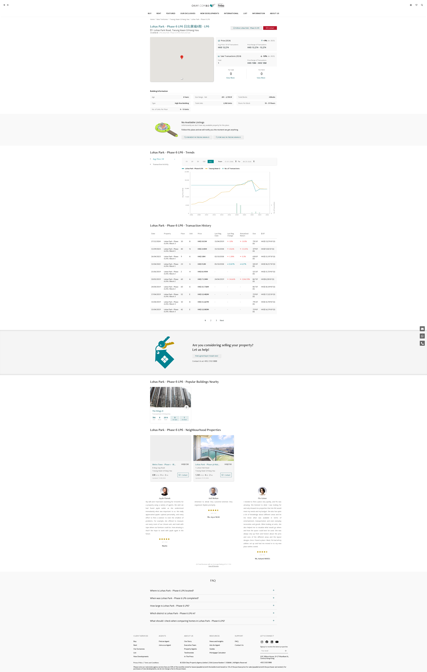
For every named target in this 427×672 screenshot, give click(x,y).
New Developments (141, 656)
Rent (135, 645)
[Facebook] (267, 642)
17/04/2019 (156, 294)
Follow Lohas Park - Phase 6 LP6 (247, 28)
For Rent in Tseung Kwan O (197, 137)
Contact (271, 28)
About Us (188, 636)
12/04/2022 (156, 264)
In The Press (188, 656)
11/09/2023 (156, 249)
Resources (214, 636)
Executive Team (190, 645)
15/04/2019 (156, 302)
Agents (162, 636)
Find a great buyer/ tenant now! (206, 356)
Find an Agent (164, 641)
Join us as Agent (165, 645)
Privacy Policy (138, 663)
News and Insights (216, 641)
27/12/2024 (156, 241)
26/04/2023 (156, 256)
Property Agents (190, 649)
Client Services (140, 636)
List (134, 653)
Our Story (188, 641)
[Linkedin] (272, 642)
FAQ (236, 641)
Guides (212, 649)
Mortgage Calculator (217, 653)
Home (152, 19)
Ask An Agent (214, 645)
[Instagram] (262, 642)
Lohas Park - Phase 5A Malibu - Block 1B (207, 464)
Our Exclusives (139, 649)
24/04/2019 (156, 287)
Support (239, 636)
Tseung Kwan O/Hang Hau (179, 19)
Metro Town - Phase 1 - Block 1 (164, 464)
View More (230, 78)
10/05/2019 (156, 279)
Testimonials (189, 653)
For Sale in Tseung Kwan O (229, 137)
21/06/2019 (156, 271)
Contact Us (239, 645)
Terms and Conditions (151, 663)
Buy (134, 641)
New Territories (162, 19)
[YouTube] (277, 642)
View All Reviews (213, 566)
